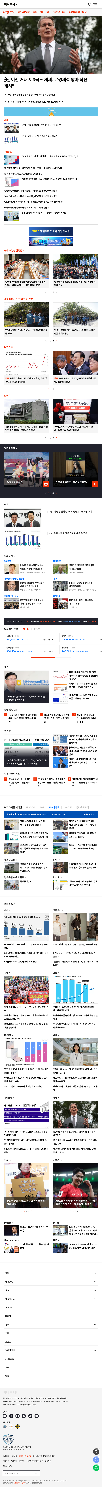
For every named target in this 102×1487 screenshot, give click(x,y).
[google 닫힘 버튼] (98, 1449)
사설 (6, 504)
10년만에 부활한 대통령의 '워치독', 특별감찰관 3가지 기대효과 (30, 196)
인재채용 (14, 1456)
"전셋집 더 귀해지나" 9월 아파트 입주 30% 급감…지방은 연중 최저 (51, 782)
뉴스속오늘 (9, 860)
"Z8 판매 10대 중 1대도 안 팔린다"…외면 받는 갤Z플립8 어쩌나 (49, 179)
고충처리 (48, 1461)
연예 (6, 1160)
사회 (55, 1035)
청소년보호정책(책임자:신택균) (44, 1456)
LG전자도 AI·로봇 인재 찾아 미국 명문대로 (22, 961)
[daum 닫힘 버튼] (98, 1457)
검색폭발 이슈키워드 (14, 877)
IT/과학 (7, 1035)
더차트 (56, 877)
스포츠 (56, 1160)
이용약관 (6, 1461)
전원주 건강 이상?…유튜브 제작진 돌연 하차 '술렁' (26, 1202)
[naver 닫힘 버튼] (98, 1465)
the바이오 (9, 1299)
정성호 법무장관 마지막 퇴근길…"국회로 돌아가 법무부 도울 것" (31, 190)
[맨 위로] (96, 1476)
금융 (55, 973)
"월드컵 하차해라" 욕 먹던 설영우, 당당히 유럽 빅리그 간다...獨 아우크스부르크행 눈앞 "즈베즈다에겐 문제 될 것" (75, 1202)
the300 (9, 1282)
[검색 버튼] (89, 4)
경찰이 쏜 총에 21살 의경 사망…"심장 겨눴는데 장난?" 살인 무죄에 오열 (33, 867)
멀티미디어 (9, 448)
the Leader (10, 1240)
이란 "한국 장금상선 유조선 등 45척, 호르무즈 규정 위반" (31, 94)
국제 (55, 1097)
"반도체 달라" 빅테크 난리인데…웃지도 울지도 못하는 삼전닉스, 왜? (51, 156)
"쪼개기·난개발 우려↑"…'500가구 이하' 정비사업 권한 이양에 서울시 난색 (83, 739)
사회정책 (8, 1097)
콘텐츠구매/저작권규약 (35, 1461)
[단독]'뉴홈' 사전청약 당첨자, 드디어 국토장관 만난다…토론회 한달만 (83, 751)
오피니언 (8, 556)
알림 (7, 1376)
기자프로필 (10, 1359)
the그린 (9, 1307)
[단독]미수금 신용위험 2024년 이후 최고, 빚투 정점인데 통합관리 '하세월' (83, 675)
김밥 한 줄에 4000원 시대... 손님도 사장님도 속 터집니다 (46, 212)
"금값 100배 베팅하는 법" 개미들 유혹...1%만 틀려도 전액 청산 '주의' (33, 202)
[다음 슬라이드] (56, 292)
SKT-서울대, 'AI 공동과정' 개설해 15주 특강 (23, 1086)
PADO (7, 1222)
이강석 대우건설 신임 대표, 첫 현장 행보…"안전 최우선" (19, 782)
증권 (6, 667)
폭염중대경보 (25, 881)
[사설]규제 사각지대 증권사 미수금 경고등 (39, 136)
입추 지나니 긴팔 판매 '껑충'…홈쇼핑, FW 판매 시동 (75, 944)
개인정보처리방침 (25, 1456)
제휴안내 (22, 1461)
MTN (56, 1222)
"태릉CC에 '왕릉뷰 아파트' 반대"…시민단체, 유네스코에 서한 (85, 782)
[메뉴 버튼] (95, 4)
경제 (6, 973)
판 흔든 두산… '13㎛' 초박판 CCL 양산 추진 (23, 174)
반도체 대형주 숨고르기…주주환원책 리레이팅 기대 (86, 718)
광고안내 (14, 1461)
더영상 (56, 860)
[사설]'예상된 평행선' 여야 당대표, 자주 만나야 (41, 124)
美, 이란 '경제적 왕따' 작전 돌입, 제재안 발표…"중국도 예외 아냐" (35, 102)
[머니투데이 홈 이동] (11, 1392)
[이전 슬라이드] (46, 292)
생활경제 (57, 910)
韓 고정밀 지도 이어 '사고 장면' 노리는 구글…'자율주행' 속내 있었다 (33, 168)
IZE (55, 1240)
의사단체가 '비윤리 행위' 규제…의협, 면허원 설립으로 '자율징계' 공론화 (82, 824)
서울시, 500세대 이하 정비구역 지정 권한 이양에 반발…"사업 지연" (83, 762)
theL (7, 1290)
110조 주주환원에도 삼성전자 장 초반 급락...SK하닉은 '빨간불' (56, 718)
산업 (6, 910)
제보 (7, 1367)
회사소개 (6, 1456)
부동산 (7, 730)
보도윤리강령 (7, 1466)
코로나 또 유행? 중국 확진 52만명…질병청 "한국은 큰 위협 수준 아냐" (34, 848)
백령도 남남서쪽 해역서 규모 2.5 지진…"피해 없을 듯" (27, 207)
